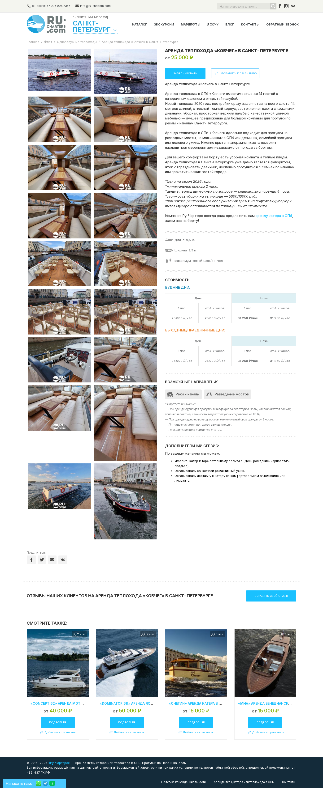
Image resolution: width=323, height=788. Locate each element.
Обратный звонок (282, 24)
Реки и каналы (187, 394)
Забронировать (185, 73)
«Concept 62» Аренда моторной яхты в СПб (72, 703)
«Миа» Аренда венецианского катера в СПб (279, 703)
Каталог (139, 24)
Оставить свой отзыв (271, 595)
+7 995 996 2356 (58, 6)
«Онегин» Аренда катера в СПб (197, 703)
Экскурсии (164, 24)
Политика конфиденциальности (183, 782)
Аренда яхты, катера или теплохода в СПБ (244, 782)
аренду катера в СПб (274, 215)
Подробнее (57, 722)
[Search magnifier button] (273, 6)
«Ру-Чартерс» (58, 763)
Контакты (250, 24)
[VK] (293, 6)
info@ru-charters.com (95, 6)
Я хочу (212, 24)
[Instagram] (286, 6)
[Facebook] (280, 6)
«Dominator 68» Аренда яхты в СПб (133, 703)
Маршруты (190, 24)
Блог (229, 24)
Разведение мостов (231, 394)
